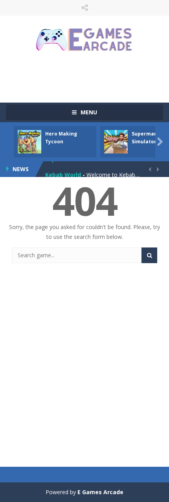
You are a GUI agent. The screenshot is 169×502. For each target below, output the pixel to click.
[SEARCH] (149, 255)
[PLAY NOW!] (29, 141)
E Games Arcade (100, 492)
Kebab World (63, 171)
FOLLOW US (84, 8)
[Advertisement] (87, 76)
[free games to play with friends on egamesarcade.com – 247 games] (84, 40)
